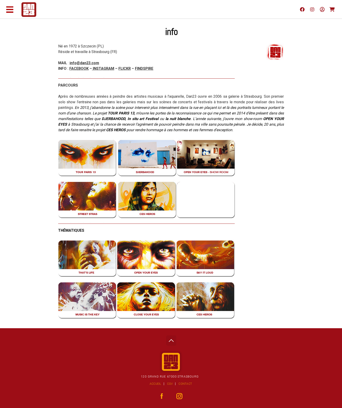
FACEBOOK (79, 68)
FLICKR (124, 68)
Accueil (155, 383)
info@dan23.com (84, 63)
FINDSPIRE (144, 68)
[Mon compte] (322, 9)
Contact (185, 383)
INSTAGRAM (103, 68)
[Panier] (332, 9)
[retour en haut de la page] (171, 339)
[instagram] (312, 9)
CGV (170, 383)
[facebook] (302, 9)
